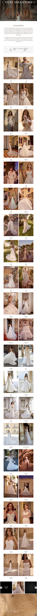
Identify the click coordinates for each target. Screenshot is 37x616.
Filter (6, 48)
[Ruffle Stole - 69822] (26, 329)
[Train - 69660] (11, 408)
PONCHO (10, 473)
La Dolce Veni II (11, 49)
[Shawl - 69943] (26, 251)
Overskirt (26, 159)
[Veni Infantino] (18, 2)
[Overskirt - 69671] (26, 408)
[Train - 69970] (11, 146)
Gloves (26, 107)
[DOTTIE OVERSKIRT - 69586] (26, 434)
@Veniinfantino (17, 611)
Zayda (11, 211)
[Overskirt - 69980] (26, 199)
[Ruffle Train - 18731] (11, 329)
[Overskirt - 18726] (26, 303)
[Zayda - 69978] (11, 199)
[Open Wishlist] (36, 615)
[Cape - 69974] (11, 173)
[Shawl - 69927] (26, 225)
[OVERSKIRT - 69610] (11, 434)
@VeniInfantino (4, 611)
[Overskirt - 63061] (26, 539)
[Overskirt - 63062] (11, 565)
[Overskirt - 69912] (11, 225)
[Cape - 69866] (26, 277)
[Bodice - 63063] (26, 565)
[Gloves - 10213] (26, 120)
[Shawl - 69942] (11, 251)
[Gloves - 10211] (26, 94)
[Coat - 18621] (11, 382)
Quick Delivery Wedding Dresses (26, 49)
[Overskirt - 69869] (11, 303)
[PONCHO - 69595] (11, 460)
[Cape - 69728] (26, 356)
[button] (6, 588)
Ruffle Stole (26, 342)
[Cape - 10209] (11, 68)
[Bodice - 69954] (11, 512)
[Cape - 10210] (26, 68)
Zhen (26, 185)
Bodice (11, 525)
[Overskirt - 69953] (26, 486)
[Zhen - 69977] (26, 173)
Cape (11, 185)
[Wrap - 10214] (11, 94)
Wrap (11, 107)
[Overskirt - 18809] (26, 460)
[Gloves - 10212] (11, 120)
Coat (11, 394)
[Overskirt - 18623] (26, 382)
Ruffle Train (11, 342)
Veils (17, 48)
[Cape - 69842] (11, 277)
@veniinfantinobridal (5, 610)
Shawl (26, 237)
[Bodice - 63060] (11, 539)
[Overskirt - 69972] (26, 146)
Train (11, 159)
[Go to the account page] (34, 2)
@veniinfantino (11, 611)
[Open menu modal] (2, 2)
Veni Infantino (7, 614)
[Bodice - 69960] (26, 512)
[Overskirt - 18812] (11, 486)
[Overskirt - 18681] (11, 356)
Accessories (21, 48)
